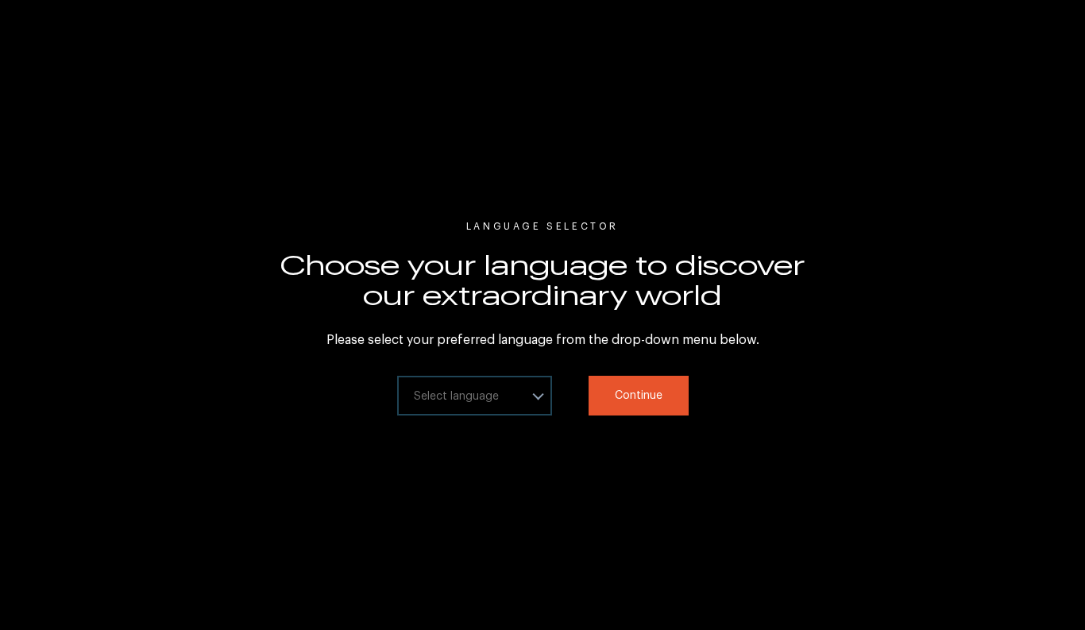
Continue (638, 394)
